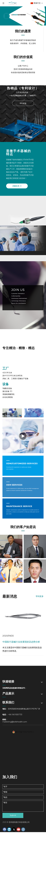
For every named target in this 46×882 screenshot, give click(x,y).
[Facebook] (5, 829)
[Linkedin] (9, 829)
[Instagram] (23, 829)
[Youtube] (18, 829)
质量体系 (16, 186)
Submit (13, 815)
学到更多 (23, 103)
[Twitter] (14, 829)
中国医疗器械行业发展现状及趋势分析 (21, 642)
